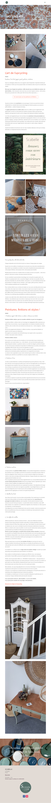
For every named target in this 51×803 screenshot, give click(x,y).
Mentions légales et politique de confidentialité (14, 778)
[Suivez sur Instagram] (27, 796)
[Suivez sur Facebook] (24, 796)
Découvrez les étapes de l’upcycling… (13, 584)
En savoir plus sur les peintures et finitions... (25, 97)
